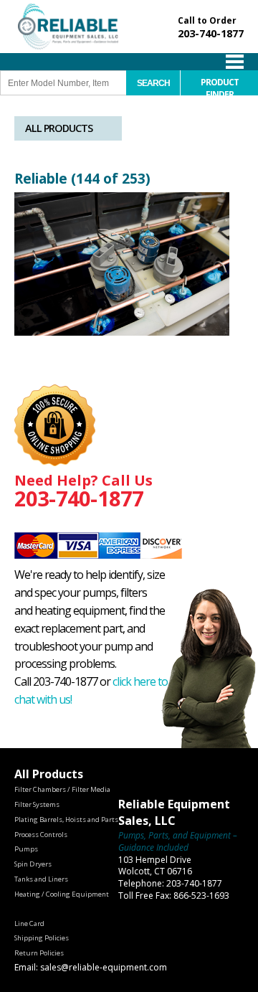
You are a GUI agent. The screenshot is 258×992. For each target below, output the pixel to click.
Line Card (29, 923)
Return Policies (39, 953)
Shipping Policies (41, 938)
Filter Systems (36, 804)
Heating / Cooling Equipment (61, 894)
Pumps (26, 849)
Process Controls (40, 834)
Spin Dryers (33, 864)
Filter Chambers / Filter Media (62, 789)
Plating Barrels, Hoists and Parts (66, 819)
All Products (58, 128)
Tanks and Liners (41, 879)
